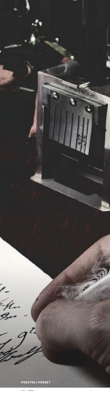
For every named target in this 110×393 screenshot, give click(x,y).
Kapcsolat (30, 390)
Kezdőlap (23, 390)
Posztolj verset (36, 382)
